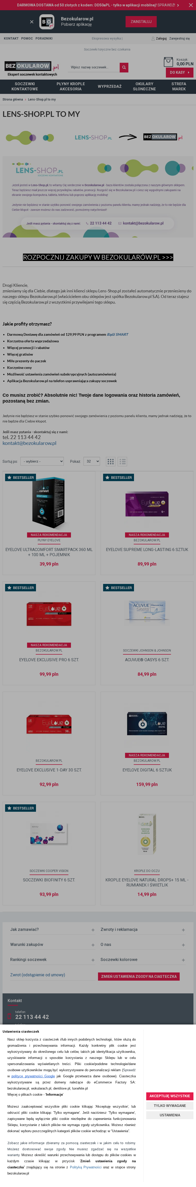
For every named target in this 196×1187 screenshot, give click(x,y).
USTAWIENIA (170, 1115)
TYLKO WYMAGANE (170, 1106)
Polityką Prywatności (86, 1167)
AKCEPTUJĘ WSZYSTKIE (170, 1096)
